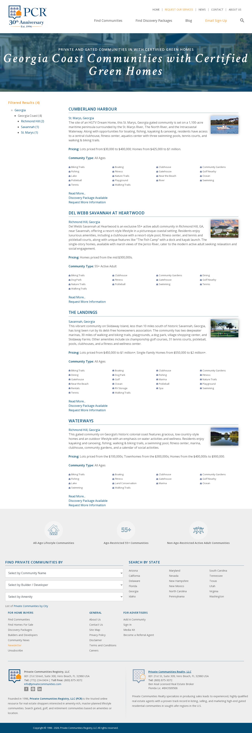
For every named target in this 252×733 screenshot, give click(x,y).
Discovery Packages (20, 630)
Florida (133, 586)
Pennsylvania (176, 596)
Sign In (127, 624)
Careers (94, 650)
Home (156, 9)
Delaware (134, 581)
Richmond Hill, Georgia (84, 222)
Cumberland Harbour (93, 109)
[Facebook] (26, 689)
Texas (213, 581)
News (202, 9)
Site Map (94, 630)
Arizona (133, 570)
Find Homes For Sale (20, 624)
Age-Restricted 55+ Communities (126, 535)
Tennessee (216, 575)
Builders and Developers (23, 635)
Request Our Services (179, 9)
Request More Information (87, 202)
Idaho (132, 596)
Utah (212, 586)
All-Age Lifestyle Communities (53, 543)
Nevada (173, 575)
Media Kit (129, 630)
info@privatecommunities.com (42, 684)
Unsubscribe (15, 650)
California (134, 575)
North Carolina (178, 591)
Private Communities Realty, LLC (169, 671)
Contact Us (96, 624)
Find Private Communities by (34, 562)
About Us (235, 9)
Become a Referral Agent (138, 635)
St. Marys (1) (29, 132)
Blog (188, 20)
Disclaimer (95, 640)
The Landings (83, 312)
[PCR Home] (16, 676)
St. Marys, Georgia (81, 118)
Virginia (213, 591)
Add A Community (134, 619)
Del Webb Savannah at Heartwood (107, 212)
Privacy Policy (97, 635)
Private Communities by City (31, 606)
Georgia (20, 110)
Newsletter (14, 645)
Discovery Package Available (88, 198)
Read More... (77, 193)
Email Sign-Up (216, 20)
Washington (216, 596)
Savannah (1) (30, 127)
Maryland (174, 570)
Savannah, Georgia (82, 322)
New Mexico (176, 586)
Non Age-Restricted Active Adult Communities (198, 543)
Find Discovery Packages (154, 20)
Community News (19, 640)
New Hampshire (179, 581)
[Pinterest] (33, 689)
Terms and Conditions (102, 645)
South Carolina (218, 570)
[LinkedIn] (39, 689)
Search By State (144, 562)
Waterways (81, 420)
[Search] (241, 20)
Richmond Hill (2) (32, 121)
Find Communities (108, 20)
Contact (217, 9)
